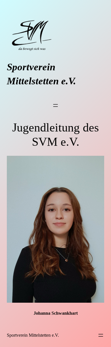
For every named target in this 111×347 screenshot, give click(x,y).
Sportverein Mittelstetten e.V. (33, 335)
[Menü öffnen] (55, 105)
